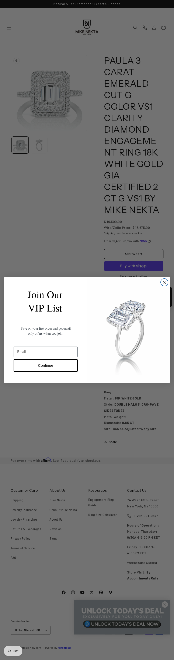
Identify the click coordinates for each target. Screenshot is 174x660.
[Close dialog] (164, 282)
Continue (45, 365)
